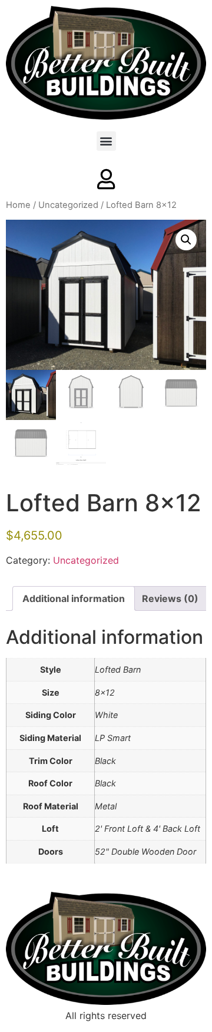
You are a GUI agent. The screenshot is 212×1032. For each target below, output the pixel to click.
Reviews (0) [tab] (170, 598)
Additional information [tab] (73, 598)
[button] (106, 141)
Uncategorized (68, 205)
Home (18, 205)
